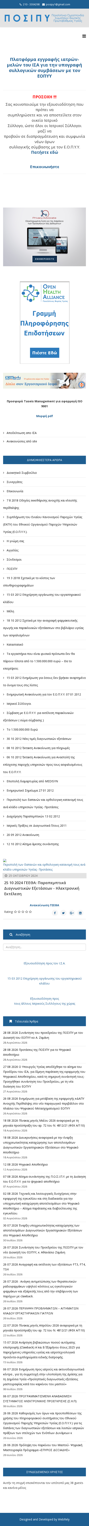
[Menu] (84, 36)
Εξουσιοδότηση (34, 963)
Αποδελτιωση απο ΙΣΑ (21, 433)
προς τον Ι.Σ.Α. (55, 963)
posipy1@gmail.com (58, 4)
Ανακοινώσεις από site (21, 441)
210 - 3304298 (31, 4)
